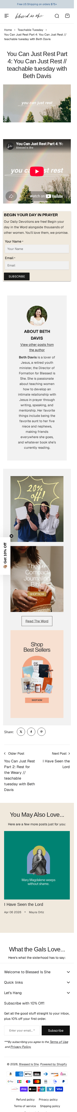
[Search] (56, 15)
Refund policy (25, 1096)
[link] (21, 732)
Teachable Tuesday (30, 30)
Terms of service (25, 1103)
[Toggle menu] (6, 15)
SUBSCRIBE (17, 276)
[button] (5, 556)
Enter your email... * (22, 1027)
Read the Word (36, 621)
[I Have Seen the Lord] (37, 863)
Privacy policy (48, 1096)
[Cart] (67, 15)
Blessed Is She (29, 1061)
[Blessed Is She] (29, 16)
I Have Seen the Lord (23, 901)
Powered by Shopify (53, 1061)
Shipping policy (50, 1103)
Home (8, 30)
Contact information (37, 1110)
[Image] (36, 509)
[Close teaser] (11, 536)
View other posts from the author (37, 347)
